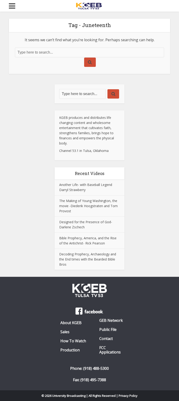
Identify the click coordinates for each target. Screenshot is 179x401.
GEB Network (111, 320)
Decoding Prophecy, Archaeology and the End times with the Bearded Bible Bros (87, 259)
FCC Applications (110, 350)
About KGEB (71, 323)
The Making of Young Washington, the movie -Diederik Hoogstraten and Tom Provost (88, 206)
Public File (108, 329)
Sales (64, 332)
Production (70, 350)
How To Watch (73, 341)
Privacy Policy (128, 396)
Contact (106, 338)
